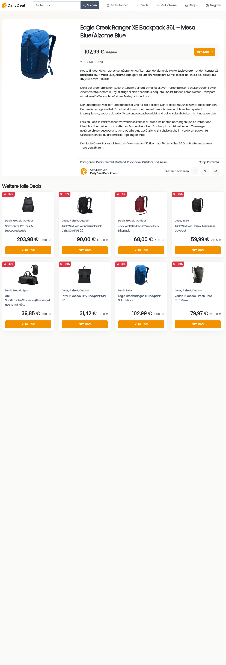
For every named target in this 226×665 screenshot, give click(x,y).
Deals (100, 162)
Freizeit (109, 162)
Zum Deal (203, 52)
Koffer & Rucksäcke (128, 162)
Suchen (91, 5)
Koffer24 (213, 162)
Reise (163, 162)
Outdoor (147, 162)
